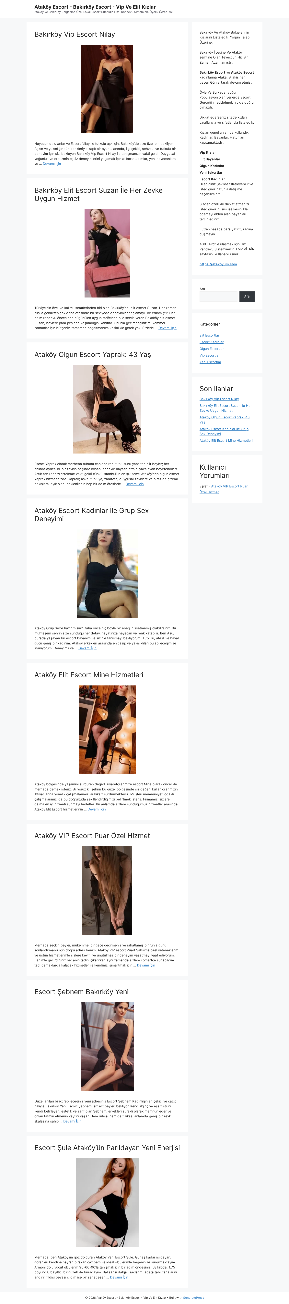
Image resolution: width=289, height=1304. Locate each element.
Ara (202, 289)
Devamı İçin (52, 164)
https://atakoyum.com (218, 264)
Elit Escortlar (209, 335)
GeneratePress (193, 1297)
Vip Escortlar (210, 355)
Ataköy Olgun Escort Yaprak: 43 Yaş (92, 354)
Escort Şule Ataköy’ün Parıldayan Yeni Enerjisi (107, 1147)
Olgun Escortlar (212, 349)
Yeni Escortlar (210, 362)
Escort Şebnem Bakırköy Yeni (81, 991)
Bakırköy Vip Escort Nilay (74, 34)
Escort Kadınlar (212, 342)
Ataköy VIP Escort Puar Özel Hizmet (92, 835)
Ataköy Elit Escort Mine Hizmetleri (88, 675)
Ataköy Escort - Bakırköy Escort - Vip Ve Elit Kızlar (95, 7)
